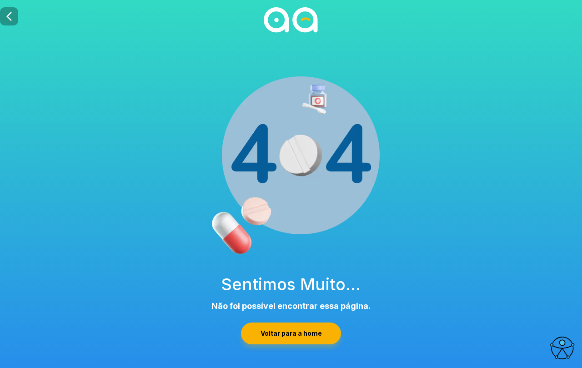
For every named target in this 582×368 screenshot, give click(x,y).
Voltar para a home (291, 333)
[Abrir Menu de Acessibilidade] (562, 348)
